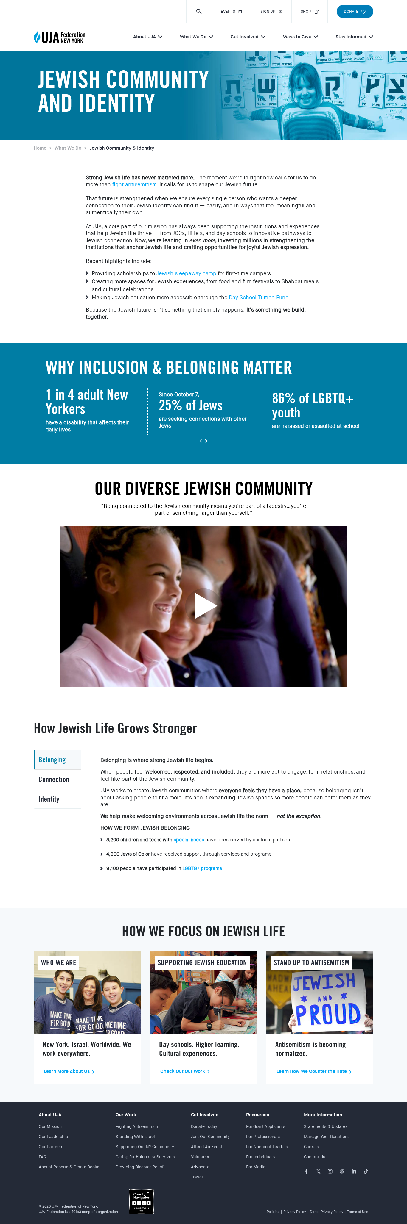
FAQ (42, 1156)
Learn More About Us (67, 1071)
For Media (255, 1167)
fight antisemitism (134, 184)
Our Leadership (53, 1136)
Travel (197, 1177)
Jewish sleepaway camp (186, 273)
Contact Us (314, 1156)
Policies (273, 1211)
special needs (189, 840)
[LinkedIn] (354, 1171)
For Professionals (263, 1136)
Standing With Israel (135, 1136)
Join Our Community (210, 1136)
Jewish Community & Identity (121, 148)
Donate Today (204, 1126)
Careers (311, 1146)
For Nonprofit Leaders (267, 1146)
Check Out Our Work (182, 1071)
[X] (318, 1171)
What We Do (193, 37)
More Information (323, 1115)
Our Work (126, 1115)
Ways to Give (297, 37)
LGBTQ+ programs (202, 868)
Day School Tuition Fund (259, 297)
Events (228, 11)
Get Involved (245, 37)
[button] (199, 11)
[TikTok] (365, 1171)
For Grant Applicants (265, 1126)
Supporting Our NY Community (145, 1146)
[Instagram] (330, 1171)
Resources (257, 1115)
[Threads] (342, 1171)
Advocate (200, 1167)
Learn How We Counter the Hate (311, 1071)
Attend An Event (206, 1146)
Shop (306, 11)
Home (40, 148)
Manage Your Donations (326, 1136)
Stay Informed (350, 37)
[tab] (57, 759)
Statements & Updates (325, 1126)
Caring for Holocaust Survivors (145, 1156)
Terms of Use (357, 1211)
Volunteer (200, 1156)
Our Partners (51, 1146)
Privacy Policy (294, 1211)
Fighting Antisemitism (137, 1126)
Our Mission (50, 1126)
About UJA (144, 37)
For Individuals (260, 1156)
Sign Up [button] (267, 11)
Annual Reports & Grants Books (69, 1167)
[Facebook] (306, 1171)
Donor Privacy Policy (326, 1211)
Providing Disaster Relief (140, 1167)
